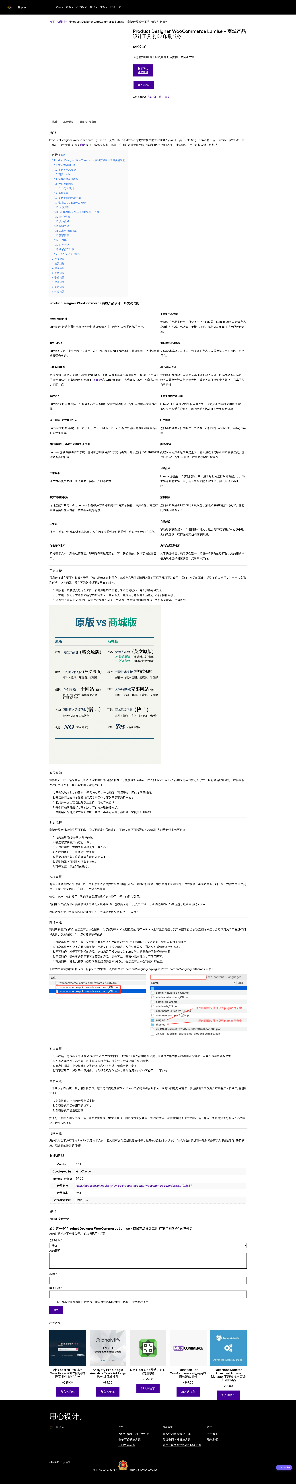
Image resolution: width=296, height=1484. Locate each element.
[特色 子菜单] (72, 7)
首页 (52, 21)
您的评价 (55, 1250)
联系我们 (212, 1439)
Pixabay (97, 380)
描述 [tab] (55, 122)
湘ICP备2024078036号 (105, 1469)
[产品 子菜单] (62, 7)
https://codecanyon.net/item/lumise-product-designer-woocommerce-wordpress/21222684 (134, 1185)
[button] (284, 1467)
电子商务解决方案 (129, 1439)
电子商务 (164, 97)
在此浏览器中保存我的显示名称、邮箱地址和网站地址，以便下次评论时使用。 (102, 1302)
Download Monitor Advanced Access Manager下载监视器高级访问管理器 (228, 1375)
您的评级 (55, 1240)
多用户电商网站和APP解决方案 (182, 1445)
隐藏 (63, 155)
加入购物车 (143, 85)
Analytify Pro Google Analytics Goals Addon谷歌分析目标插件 (108, 1373)
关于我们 (212, 1434)
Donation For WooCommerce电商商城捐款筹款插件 (188, 1373)
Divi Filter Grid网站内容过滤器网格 (148, 1371)
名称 (53, 1274)
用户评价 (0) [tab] (88, 122)
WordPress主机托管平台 (134, 1434)
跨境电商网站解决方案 (177, 1439)
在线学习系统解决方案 (177, 1434)
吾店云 (22, 7)
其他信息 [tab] (68, 122)
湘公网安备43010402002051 (143, 1469)
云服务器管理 (126, 1445)
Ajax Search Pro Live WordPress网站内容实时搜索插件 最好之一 (67, 1373)
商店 (83, 145)
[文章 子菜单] (106, 7)
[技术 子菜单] (96, 7)
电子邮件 (55, 1288)
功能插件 (62, 21)
